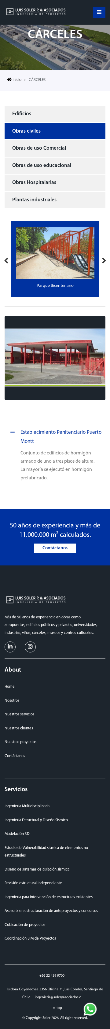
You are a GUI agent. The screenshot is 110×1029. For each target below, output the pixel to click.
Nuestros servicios (19, 714)
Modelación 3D (17, 834)
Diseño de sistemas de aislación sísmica (37, 869)
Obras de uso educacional (41, 165)
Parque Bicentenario (55, 285)
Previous (6, 259)
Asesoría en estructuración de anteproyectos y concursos (51, 911)
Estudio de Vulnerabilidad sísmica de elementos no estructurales (46, 852)
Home (10, 687)
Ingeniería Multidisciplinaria (27, 806)
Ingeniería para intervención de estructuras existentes (49, 897)
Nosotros (12, 701)
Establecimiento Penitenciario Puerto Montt (60, 437)
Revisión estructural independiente (33, 883)
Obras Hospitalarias (34, 182)
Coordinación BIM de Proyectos (30, 938)
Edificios (21, 113)
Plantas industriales (34, 200)
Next (104, 259)
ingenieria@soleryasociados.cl (58, 997)
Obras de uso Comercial (39, 148)
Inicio (16, 80)
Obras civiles (26, 131)
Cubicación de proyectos (25, 925)
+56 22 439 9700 (51, 976)
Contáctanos (55, 548)
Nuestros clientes (19, 728)
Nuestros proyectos (20, 742)
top (59, 1008)
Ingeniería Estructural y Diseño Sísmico (36, 820)
